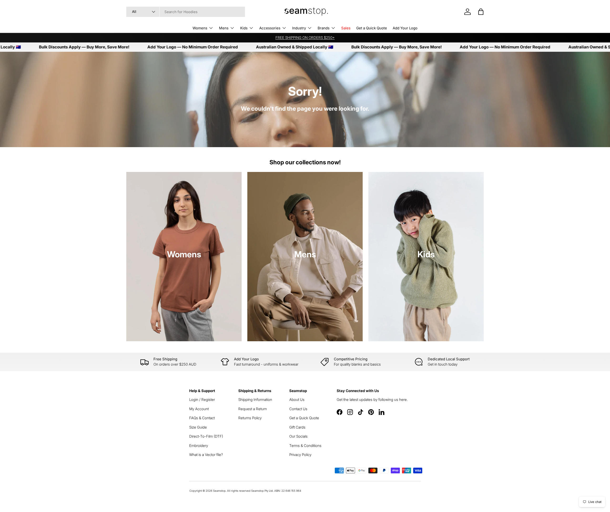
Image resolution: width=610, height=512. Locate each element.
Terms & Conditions (305, 445)
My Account (199, 409)
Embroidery (198, 445)
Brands (324, 28)
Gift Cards (297, 427)
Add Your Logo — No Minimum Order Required (168, 47)
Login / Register (202, 399)
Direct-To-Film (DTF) (206, 436)
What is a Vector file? (206, 454)
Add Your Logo (405, 28)
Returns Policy (250, 418)
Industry (299, 28)
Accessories (269, 28)
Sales (346, 28)
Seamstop (219, 490)
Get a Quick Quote (371, 28)
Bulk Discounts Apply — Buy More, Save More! (60, 47)
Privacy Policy (300, 454)
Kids (244, 28)
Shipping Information (255, 399)
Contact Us (298, 409)
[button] (481, 11)
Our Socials (298, 436)
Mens (224, 28)
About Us (297, 399)
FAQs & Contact (202, 418)
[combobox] (185, 12)
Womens (200, 28)
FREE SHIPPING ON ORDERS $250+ (305, 37)
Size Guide (198, 427)
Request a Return (252, 409)
